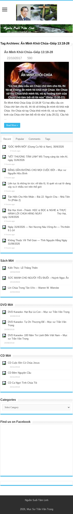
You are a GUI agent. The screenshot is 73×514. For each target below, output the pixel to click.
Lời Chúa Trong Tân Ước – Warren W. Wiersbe (33, 287)
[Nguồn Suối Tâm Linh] (36, 11)
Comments (34, 139)
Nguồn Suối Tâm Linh (36, 500)
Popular (20, 139)
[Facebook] (38, 505)
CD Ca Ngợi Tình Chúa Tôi (22, 382)
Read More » (12, 125)
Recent (7, 139)
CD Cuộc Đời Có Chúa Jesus (24, 362)
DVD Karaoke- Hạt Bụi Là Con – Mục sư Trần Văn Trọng (38, 312)
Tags (47, 139)
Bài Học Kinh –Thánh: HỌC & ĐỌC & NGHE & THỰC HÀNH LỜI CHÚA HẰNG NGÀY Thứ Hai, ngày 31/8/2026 (34, 213)
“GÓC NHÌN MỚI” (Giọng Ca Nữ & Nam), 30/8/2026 (36, 146)
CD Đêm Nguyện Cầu (19, 372)
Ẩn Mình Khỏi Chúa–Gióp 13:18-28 (28, 52)
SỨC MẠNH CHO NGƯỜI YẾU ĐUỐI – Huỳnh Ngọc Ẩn (38, 277)
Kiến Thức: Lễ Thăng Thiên (23, 267)
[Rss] (34, 505)
